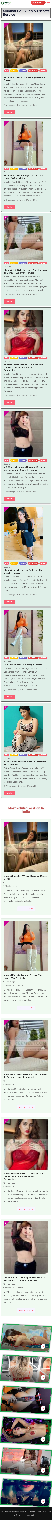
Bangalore (11, 1438)
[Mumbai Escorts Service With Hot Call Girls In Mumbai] (23, 533)
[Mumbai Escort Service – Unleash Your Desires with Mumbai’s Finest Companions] (23, 332)
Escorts (7, 74)
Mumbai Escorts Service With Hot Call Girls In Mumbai (23, 571)
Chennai (9, 1499)
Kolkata (9, 1407)
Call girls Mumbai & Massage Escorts (23, 664)
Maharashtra (31, 105)
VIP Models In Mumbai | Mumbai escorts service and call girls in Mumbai (24, 468)
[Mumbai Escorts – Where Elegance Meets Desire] (23, 45)
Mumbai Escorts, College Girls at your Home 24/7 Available (23, 177)
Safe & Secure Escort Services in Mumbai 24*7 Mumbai (25, 763)
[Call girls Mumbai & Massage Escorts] (23, 632)
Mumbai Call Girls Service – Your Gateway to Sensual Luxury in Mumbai (25, 271)
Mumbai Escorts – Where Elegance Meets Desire (25, 79)
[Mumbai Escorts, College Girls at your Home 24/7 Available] (23, 143)
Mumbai (22, 105)
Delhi (8, 1375)
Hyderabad (11, 1469)
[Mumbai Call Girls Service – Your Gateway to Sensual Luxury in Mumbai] (23, 238)
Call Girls (7, 267)
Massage (7, 661)
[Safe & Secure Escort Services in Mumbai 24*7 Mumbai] (23, 729)
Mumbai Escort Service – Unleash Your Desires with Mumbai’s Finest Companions (23, 367)
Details (9, 112)
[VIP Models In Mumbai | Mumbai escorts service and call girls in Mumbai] (23, 434)
